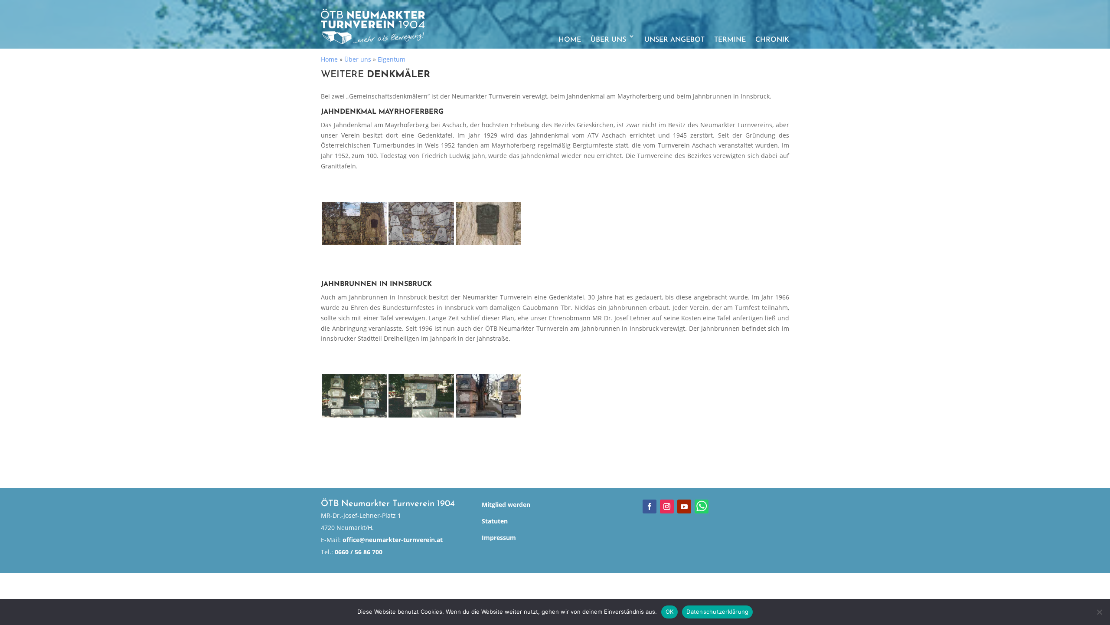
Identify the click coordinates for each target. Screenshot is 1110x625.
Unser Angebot (674, 39)
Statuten (495, 521)
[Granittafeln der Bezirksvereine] (421, 223)
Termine (730, 39)
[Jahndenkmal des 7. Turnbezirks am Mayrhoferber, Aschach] (354, 223)
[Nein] (1099, 612)
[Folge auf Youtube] (684, 506)
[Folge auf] (701, 506)
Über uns (608, 39)
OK (670, 611)
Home (569, 39)
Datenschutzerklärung (717, 611)
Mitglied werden (506, 504)
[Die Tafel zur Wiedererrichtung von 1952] (488, 223)
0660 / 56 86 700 (358, 552)
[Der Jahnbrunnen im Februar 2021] (488, 396)
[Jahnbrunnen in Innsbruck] (354, 396)
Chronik (772, 39)
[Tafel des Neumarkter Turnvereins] (421, 396)
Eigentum (391, 59)
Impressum (499, 537)
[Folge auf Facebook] (649, 506)
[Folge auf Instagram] (667, 506)
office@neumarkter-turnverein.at (393, 540)
